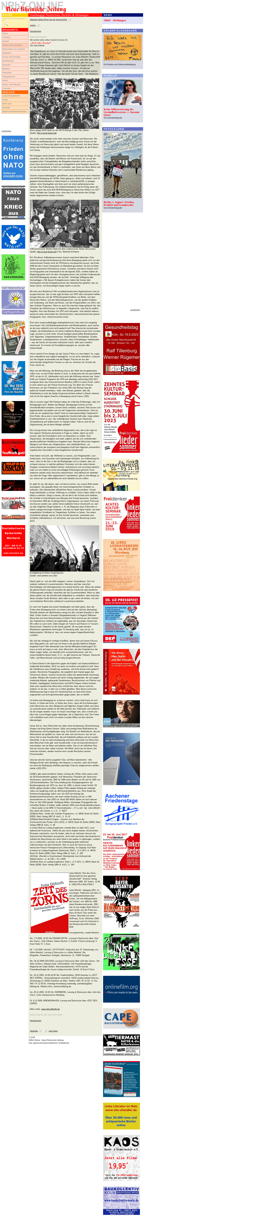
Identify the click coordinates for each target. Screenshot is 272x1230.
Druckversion (35, 31)
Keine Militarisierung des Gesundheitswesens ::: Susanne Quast (121, 112)
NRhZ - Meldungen (115, 20)
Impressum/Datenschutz (14, 112)
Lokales (6, 37)
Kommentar (8, 61)
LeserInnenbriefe (11, 96)
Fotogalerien (9, 77)
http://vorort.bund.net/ (47, 133)
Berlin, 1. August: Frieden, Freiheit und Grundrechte (119, 203)
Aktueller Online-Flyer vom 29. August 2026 (48, 20)
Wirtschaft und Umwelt (14, 49)
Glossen (7, 65)
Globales (7, 53)
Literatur (7, 88)
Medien (6, 69)
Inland (6, 41)
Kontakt (6, 108)
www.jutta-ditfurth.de (50, 1009)
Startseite (34, 1031)
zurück (33, 25)
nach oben (53, 1031)
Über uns (7, 104)
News (5, 33)
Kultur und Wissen (12, 84)
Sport (5, 81)
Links (5, 100)
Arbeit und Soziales (12, 45)
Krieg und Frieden (12, 57)
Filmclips (7, 73)
